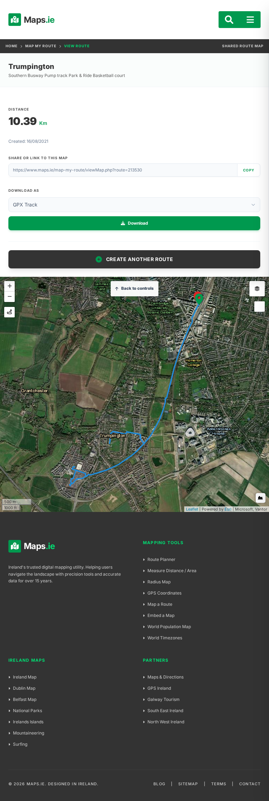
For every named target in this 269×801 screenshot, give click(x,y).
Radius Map (159, 581)
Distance (18, 109)
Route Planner (161, 559)
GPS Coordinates (164, 593)
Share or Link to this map (38, 158)
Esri (228, 509)
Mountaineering (28, 733)
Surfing (20, 744)
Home (12, 46)
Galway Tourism (163, 699)
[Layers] (257, 288)
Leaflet (192, 509)
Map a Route (159, 604)
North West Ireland (165, 721)
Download (138, 223)
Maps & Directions (165, 677)
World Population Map (169, 626)
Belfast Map (24, 699)
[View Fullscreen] (259, 306)
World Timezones (164, 637)
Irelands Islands (28, 721)
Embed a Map (160, 615)
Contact (250, 783)
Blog (159, 783)
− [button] (9, 296)
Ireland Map (24, 677)
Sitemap (188, 783)
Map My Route (40, 46)
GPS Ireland (159, 688)
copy (248, 170)
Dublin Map (24, 688)
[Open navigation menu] (250, 19)
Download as (23, 190)
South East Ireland (165, 710)
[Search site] (229, 19)
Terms (219, 783)
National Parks (27, 710)
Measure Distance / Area (171, 570)
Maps (34, 19)
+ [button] (9, 286)
